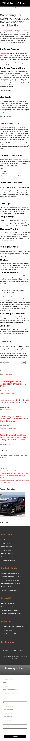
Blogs (15, 7)
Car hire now (5, 540)
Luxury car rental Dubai (8, 560)
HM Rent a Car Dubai (13, 656)
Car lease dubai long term (8, 557)
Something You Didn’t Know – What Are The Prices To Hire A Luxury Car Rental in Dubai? (14, 437)
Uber (1, 128)
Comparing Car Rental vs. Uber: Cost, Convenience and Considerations (14, 418)
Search (2, 362)
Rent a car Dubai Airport (8, 603)
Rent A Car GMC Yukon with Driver (11, 577)
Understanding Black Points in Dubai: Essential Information (14, 401)
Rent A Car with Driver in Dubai (10, 573)
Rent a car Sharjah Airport (8, 607)
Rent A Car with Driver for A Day (10, 580)
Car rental (3, 53)
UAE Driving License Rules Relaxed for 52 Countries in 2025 (13, 384)
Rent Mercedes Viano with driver (10, 587)
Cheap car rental (6, 550)
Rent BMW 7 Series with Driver (9, 590)
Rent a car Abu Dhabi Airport (9, 610)
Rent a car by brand (7, 553)
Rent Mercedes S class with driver (11, 583)
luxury (14, 196)
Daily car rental (5, 543)
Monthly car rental (6, 547)
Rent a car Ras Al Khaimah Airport (11, 613)
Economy (25, 160)
